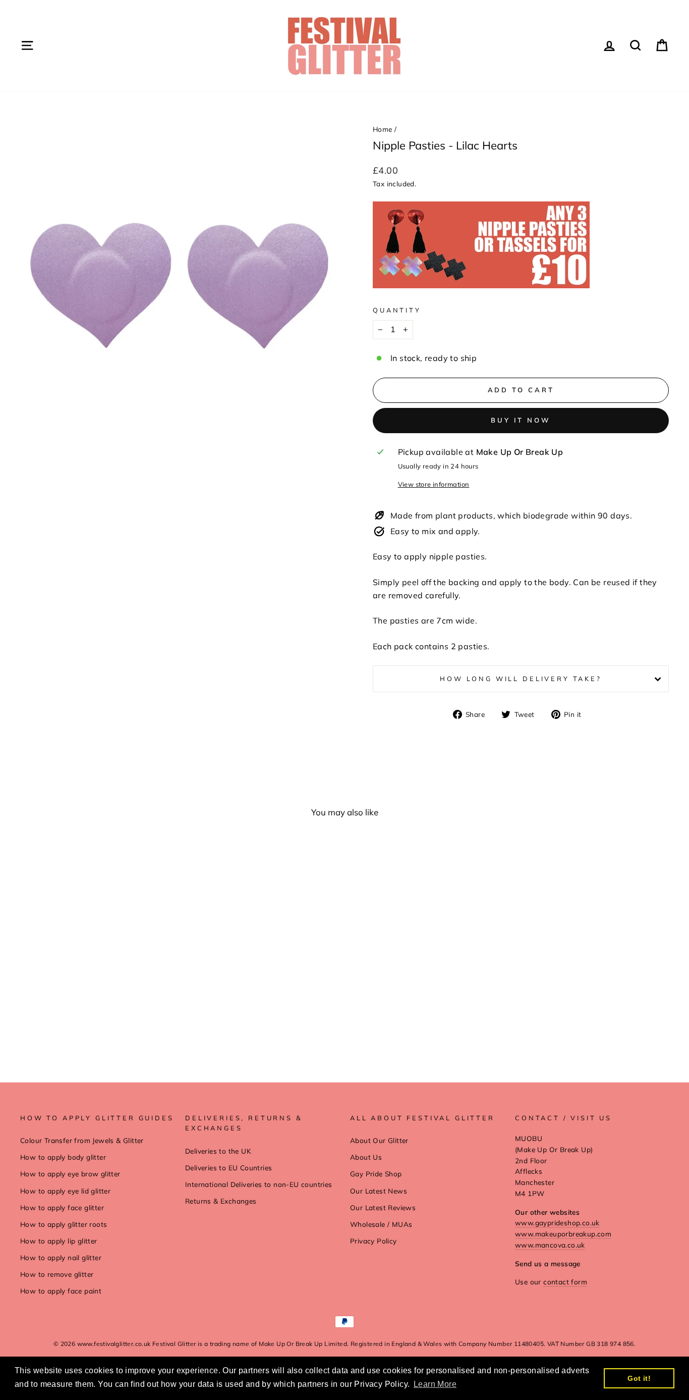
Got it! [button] (639, 1378)
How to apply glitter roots (63, 1224)
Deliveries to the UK (218, 1151)
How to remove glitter (56, 1274)
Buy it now (521, 420)
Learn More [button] (435, 1384)
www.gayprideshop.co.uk (557, 1222)
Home (382, 129)
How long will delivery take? (521, 679)
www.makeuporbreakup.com (563, 1233)
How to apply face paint (60, 1290)
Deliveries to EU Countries (228, 1167)
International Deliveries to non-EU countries (258, 1184)
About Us (366, 1157)
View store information (434, 484)
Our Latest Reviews (383, 1207)
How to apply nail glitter (60, 1257)
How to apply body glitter (63, 1157)
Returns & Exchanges (221, 1201)
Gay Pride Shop (376, 1173)
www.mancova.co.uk (550, 1244)
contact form (565, 1281)
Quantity (397, 310)
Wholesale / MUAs (381, 1224)
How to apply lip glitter (58, 1240)
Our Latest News (378, 1190)
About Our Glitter (379, 1140)
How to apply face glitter (62, 1207)
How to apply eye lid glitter (65, 1190)
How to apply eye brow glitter (70, 1173)
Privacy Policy (373, 1240)
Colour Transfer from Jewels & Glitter (82, 1140)
